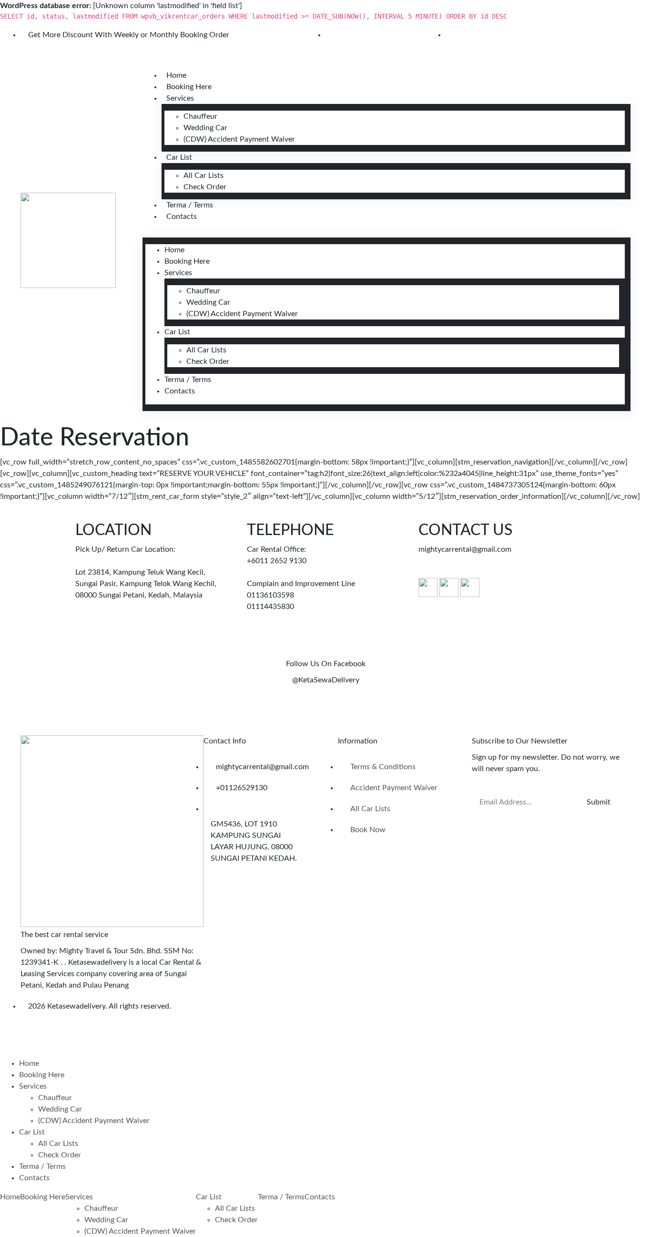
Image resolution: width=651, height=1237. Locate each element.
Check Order (204, 187)
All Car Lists (203, 175)
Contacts (181, 216)
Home (176, 75)
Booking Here (189, 87)
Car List (179, 157)
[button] (386, 233)
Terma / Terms (189, 205)
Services (180, 98)
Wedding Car (205, 128)
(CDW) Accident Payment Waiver (239, 139)
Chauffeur (200, 116)
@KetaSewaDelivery (325, 680)
